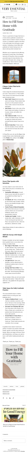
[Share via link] (13, 398)
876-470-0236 (14, 448)
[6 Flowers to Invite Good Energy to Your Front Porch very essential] (14, 415)
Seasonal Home (6, 391)
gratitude (22, 386)
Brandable (23, 451)
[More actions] (24, 17)
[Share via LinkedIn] (10, 398)
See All (23, 405)
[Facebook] (6, 4)
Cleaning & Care (6, 393)
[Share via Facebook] (3, 398)
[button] (7, 4)
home (17, 386)
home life (5, 386)
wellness (11, 386)
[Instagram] (4, 4)
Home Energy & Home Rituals (9, 389)
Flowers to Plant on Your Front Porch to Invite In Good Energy (14, 425)
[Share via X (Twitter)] (6, 398)
